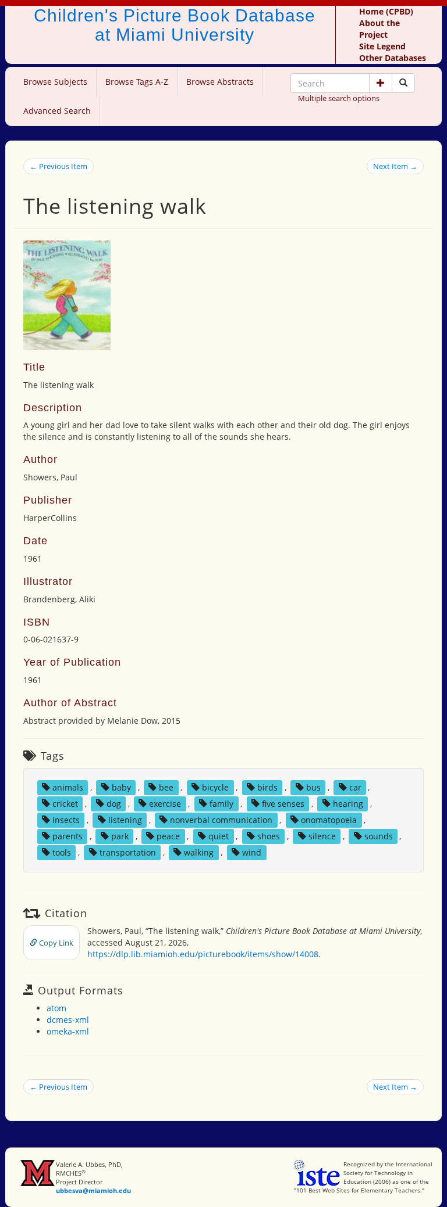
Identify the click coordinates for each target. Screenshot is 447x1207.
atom (56, 1008)
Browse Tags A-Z (136, 81)
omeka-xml (68, 1031)
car (355, 787)
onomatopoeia (329, 819)
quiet (218, 836)
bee (166, 787)
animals (67, 787)
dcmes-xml (68, 1019)
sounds (378, 836)
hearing (348, 803)
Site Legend (382, 46)
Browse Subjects (55, 81)
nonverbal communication (221, 819)
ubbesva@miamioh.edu (93, 1190)
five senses (283, 803)
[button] (380, 83)
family (221, 803)
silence (322, 836)
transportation (128, 852)
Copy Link (55, 942)
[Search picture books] (403, 83)
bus (313, 787)
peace (168, 836)
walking (199, 852)
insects (66, 819)
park (120, 836)
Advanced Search (57, 110)
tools (61, 852)
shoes (268, 836)
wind (251, 852)
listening (125, 819)
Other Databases (392, 57)
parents (67, 836)
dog (114, 803)
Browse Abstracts (220, 81)
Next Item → (395, 166)
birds (267, 787)
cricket (65, 803)
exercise (165, 803)
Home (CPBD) (386, 11)
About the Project (379, 28)
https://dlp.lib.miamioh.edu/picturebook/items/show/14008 (202, 954)
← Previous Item (58, 166)
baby (121, 787)
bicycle (215, 787)
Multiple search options (338, 98)
